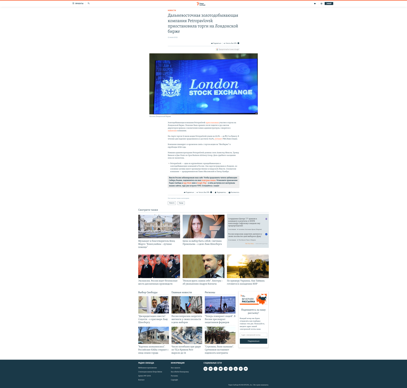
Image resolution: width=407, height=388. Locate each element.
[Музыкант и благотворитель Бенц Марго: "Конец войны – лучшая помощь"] (159, 226)
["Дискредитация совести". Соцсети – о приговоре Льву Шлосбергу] (153, 305)
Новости (172, 11)
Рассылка (174, 376)
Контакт (141, 380)
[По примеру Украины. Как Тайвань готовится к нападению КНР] (248, 266)
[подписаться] (246, 369)
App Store (187, 183)
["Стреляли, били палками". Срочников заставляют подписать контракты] (220, 335)
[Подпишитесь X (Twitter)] (216, 369)
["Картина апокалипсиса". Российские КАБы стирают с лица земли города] (153, 335)
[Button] (216, 43)
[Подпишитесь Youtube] (221, 369)
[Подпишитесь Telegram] (226, 369)
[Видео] (315, 3)
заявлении (172, 131)
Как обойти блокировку (180, 372)
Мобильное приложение (147, 368)
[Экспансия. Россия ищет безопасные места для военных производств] (159, 266)
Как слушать (175, 368)
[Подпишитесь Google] (206, 369)
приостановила (212, 123)
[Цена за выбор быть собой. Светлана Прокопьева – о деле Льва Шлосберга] (203, 226)
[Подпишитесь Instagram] (231, 369)
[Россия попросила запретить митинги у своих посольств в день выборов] (186, 305)
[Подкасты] (241, 369)
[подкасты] (321, 3)
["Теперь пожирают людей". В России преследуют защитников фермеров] (220, 305)
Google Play (201, 183)
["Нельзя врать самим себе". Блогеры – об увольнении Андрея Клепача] (203, 266)
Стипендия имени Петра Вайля (150, 372)
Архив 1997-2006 (144, 376)
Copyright (174, 380)
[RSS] (236, 369)
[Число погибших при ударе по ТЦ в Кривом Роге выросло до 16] (186, 335)
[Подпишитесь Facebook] (210, 369)
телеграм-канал (208, 180)
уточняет (218, 139)
